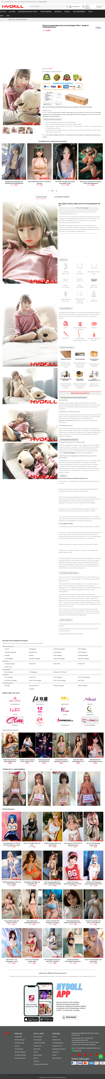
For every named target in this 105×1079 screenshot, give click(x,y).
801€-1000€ (32, 663)
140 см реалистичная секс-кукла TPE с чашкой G (52, 960)
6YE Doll (15, 714)
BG (9, 1075)
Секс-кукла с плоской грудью (93, 112)
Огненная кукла (65, 725)
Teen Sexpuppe (57, 652)
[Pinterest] (97, 1054)
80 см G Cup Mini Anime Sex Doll (32, 844)
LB (28, 1075)
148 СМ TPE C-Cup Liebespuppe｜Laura (12, 960)
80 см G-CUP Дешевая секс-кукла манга (93, 960)
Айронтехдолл (65, 704)
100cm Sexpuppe (58, 677)
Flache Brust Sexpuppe (59, 649)
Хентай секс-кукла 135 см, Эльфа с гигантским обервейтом (90, 182)
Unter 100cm (32, 677)
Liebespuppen (32, 649)
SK (33, 1075)
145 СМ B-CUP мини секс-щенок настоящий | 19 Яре (65, 182)
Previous (35, 132)
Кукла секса (12, 19)
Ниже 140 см (82, 112)
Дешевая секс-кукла (48, 114)
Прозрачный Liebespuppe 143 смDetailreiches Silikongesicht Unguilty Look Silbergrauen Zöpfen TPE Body (14, 182)
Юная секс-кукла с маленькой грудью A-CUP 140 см (73, 883)
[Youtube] (79, 1054)
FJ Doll (40, 725)
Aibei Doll (40, 714)
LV (25, 1075)
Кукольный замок (15, 704)
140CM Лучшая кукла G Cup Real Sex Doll (52, 844)
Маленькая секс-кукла (59, 114)
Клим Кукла (15, 725)
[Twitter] (85, 1054)
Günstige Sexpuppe (83, 655)
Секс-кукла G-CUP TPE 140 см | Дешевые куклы (73, 844)
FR (18, 1075)
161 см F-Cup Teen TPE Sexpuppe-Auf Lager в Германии (52, 922)
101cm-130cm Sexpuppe (84, 677)
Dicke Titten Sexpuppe (59, 658)
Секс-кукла (91, 114)
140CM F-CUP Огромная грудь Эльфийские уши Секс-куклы (93, 883)
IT (24, 1075)
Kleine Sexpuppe (82, 649)
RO (32, 1075)
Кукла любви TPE (55, 116)
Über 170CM (81, 680)
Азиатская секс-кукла (72, 112)
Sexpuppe (7, 655)
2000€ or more (8, 667)
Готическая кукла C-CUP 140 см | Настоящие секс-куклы (11, 844)
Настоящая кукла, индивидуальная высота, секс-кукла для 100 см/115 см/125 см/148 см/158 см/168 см (32, 922)
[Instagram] (73, 1054)
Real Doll (31, 655)
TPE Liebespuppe (9, 658)
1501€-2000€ (81, 663)
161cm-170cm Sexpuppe (59, 680)
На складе (12, 11)
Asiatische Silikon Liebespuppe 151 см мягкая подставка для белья (61, 760)
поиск (67, 6)
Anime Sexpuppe (82, 652)
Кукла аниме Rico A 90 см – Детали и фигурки (39, 182)
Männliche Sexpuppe (59, 685)
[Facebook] (91, 1054)
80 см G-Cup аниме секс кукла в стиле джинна (93, 921)
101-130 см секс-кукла (21, 19)
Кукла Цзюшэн (40, 704)
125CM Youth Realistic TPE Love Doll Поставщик (11, 883)
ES (34, 1075)
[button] (66, 308)
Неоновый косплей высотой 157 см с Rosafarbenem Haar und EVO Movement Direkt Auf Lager (27, 760)
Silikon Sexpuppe (58, 655)
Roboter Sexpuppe (82, 685)
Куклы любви (69, 114)
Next (35, 128)
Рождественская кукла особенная (75, 135)
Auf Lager (7, 685)
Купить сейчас (43, 1)
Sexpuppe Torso (33, 652)
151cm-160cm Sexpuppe (35, 680)
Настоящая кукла (82, 114)
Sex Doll (7, 649)
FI (17, 1075)
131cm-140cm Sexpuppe (11, 680)
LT (27, 1075)
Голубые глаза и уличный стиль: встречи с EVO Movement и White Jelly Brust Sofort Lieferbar (10, 760)
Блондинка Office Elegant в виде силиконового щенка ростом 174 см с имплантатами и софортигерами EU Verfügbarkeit (95, 760)
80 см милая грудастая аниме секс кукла (12, 921)
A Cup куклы (63, 112)
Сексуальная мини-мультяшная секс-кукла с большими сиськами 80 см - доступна (72, 960)
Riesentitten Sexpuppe (83, 658)
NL (16, 1075)
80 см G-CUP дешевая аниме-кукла (93, 844)
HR (11, 1075)
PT (30, 1075)
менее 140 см (62, 135)
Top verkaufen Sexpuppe (52, 135)
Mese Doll (75, 114)
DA (14, 1075)
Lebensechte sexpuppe (10, 652)
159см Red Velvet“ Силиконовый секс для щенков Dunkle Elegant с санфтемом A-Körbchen (78, 760)
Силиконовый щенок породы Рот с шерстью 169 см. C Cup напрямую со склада (44, 760)
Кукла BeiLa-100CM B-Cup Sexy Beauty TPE (32, 883)
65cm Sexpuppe (9, 677)
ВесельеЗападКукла (90, 725)
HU (21, 1075)
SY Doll (65, 714)
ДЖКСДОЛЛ (90, 714)
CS (13, 1075)
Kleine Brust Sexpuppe (34, 658)
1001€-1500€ (57, 663)
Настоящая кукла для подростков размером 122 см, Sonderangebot (73, 922)
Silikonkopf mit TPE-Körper (60, 672)
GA (23, 1075)
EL (19, 1075)
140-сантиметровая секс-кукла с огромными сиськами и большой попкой (52, 883)
